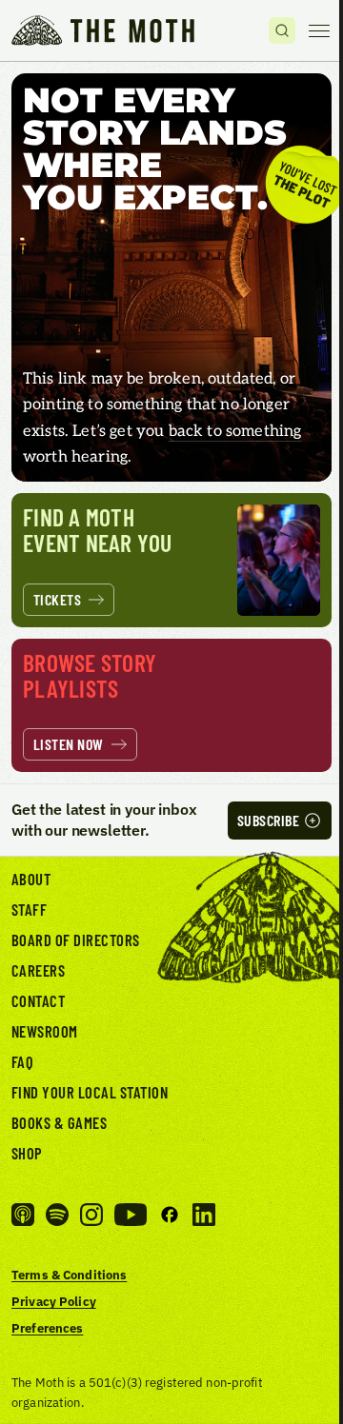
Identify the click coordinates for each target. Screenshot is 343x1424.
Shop (27, 1152)
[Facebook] (169, 1214)
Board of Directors (75, 939)
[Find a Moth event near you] (171, 559)
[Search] (282, 30)
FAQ (22, 1061)
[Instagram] (91, 1214)
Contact (38, 1000)
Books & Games (59, 1122)
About (30, 878)
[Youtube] (130, 1214)
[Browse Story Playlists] (171, 705)
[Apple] (22, 1214)
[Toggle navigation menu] (319, 30)
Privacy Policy (53, 1301)
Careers (38, 969)
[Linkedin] (203, 1214)
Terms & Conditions (69, 1274)
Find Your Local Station (89, 1091)
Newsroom (44, 1030)
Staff (29, 909)
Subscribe (268, 820)
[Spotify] (57, 1214)
